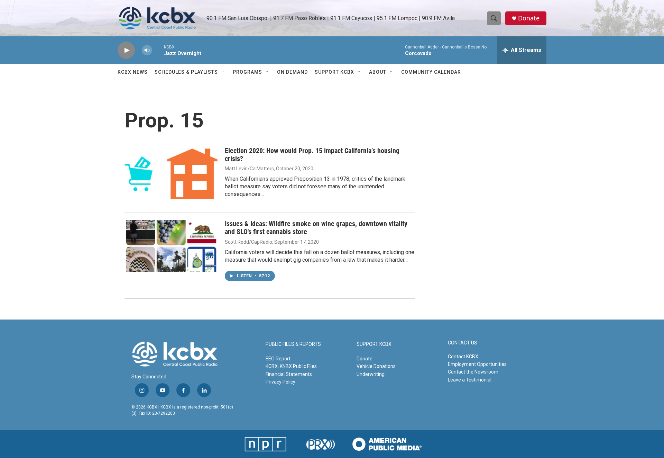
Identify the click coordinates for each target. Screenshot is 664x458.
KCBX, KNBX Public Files (291, 366)
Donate (529, 18)
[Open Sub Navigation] (223, 72)
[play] (126, 50)
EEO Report (278, 358)
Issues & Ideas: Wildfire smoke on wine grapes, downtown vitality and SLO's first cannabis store (316, 227)
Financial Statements (289, 374)
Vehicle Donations (376, 366)
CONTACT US (462, 342)
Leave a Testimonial (469, 380)
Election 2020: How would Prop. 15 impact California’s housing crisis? (312, 154)
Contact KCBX (463, 356)
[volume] (147, 50)
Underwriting (371, 374)
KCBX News (133, 72)
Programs (247, 72)
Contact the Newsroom (473, 372)
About (377, 72)
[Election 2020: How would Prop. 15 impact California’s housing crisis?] (171, 173)
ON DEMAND (292, 72)
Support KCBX (334, 72)
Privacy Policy (280, 382)
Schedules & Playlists (186, 72)
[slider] (158, 50)
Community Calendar (431, 72)
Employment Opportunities (477, 364)
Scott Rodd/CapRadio (248, 242)
